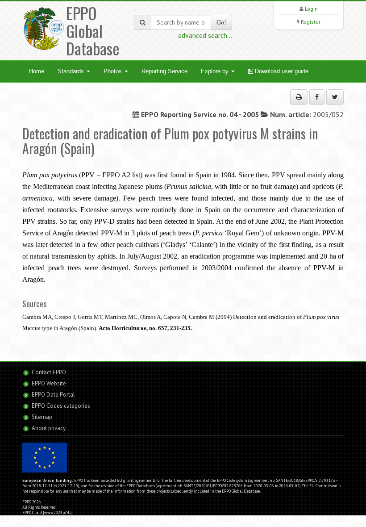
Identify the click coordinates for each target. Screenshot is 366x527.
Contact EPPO (49, 372)
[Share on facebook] (316, 97)
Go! (221, 22)
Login (311, 8)
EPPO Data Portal (53, 394)
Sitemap (42, 417)
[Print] (299, 97)
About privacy (49, 428)
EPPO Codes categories (61, 406)
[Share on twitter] (335, 97)
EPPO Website (49, 383)
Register (310, 21)
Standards (72, 71)
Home (36, 71)
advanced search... (205, 35)
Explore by (215, 71)
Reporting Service (164, 71)
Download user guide (280, 71)
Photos (114, 71)
